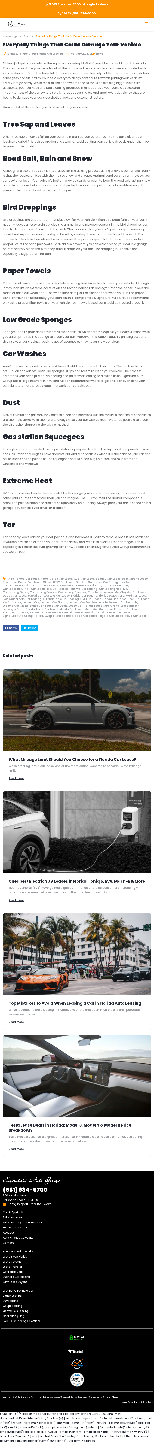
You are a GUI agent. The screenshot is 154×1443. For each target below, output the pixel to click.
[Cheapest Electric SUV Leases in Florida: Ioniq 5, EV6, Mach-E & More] (77, 832)
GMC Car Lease (90, 599)
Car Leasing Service (43, 592)
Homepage (10, 36)
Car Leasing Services (72, 592)
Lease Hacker (129, 605)
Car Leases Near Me (66, 589)
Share (12, 628)
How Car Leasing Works (18, 1251)
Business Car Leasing (16, 1277)
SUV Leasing (10, 1301)
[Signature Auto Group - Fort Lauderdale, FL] (15, 24)
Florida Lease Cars (111, 595)
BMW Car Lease (63, 582)
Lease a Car (31, 602)
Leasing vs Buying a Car (18, 1291)
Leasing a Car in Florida (19, 609)
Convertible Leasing (16, 1311)
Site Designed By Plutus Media (103, 1397)
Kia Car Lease (12, 602)
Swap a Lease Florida (59, 616)
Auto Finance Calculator (19, 1238)
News (99, 53)
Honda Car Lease (114, 599)
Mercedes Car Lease (99, 609)
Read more (16, 778)
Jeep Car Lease (138, 599)
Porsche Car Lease (15, 612)
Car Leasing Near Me (113, 589)
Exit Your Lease (12, 1217)
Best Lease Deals (14, 582)
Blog (26, 36)
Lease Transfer (12, 1267)
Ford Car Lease (136, 595)
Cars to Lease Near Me (103, 592)
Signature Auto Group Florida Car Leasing (35, 53)
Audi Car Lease (84, 578)
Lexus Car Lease (47, 609)
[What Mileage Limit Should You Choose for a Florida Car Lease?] (77, 710)
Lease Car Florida (81, 605)
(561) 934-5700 (25, 1190)
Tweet (31, 628)
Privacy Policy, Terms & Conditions (136, 1402)
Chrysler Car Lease (133, 592)
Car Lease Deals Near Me (54, 585)
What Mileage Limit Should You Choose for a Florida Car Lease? (72, 759)
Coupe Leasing (12, 1306)
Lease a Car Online (16, 605)
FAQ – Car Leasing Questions (22, 1321)
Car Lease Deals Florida (19, 585)
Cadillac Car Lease (89, 582)
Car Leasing (89, 589)
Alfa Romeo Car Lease (23, 578)
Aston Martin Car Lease (56, 578)
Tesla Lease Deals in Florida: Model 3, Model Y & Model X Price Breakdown (70, 1128)
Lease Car (37, 605)
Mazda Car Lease (71, 609)
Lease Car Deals (56, 605)
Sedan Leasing (12, 1296)
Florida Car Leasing (84, 595)
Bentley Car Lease (108, 578)
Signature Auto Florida (84, 612)
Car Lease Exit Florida (86, 585)
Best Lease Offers (39, 582)
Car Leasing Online (15, 592)
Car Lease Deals (13, 1272)
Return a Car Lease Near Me (49, 612)
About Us (8, 1232)
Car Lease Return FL (16, 589)
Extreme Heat (27, 481)
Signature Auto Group (117, 612)
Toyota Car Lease (110, 616)
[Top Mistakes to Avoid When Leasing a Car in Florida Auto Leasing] (77, 954)
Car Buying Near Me (116, 582)
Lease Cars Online (106, 605)
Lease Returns (12, 1262)
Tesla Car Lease (86, 616)
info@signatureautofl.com (29, 1204)
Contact (8, 1243)
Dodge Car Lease (14, 595)
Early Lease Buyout (15, 1282)
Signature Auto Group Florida (23, 616)
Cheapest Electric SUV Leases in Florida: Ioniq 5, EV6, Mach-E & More (77, 881)
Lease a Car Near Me (123, 602)
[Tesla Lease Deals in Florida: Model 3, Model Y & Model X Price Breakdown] (77, 1076)
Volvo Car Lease (135, 616)
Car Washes (24, 354)
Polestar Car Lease (127, 609)
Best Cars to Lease (135, 578)
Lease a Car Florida (54, 602)
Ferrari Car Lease (39, 595)
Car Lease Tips (41, 589)
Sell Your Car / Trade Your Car (22, 1222)
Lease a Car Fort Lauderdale (88, 602)
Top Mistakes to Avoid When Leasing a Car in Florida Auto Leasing (75, 1003)
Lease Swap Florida (15, 1256)
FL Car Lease (61, 595)
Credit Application (14, 1212)
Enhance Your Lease (16, 1227)
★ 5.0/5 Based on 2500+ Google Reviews (77, 4)
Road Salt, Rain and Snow (47, 158)
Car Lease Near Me (115, 585)
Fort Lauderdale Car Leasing (22, 599)
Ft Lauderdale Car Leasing (61, 599)
